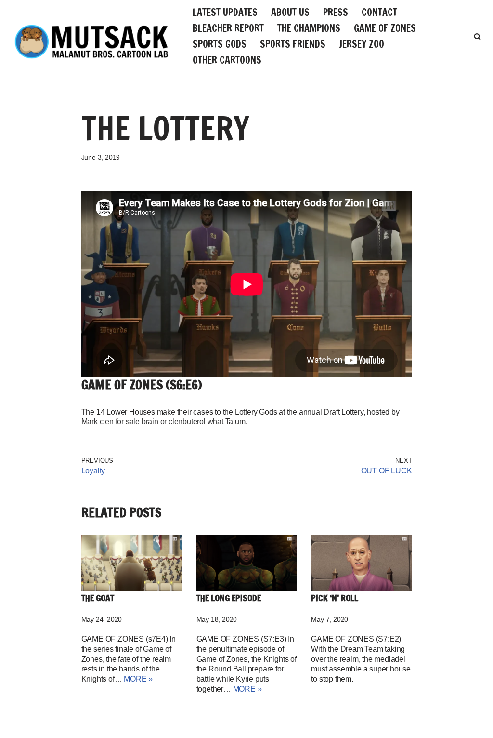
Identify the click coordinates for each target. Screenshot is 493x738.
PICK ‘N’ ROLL (334, 597)
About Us (290, 12)
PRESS (335, 12)
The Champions (308, 28)
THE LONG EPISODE (228, 597)
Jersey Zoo (361, 44)
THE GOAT (97, 597)
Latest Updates (225, 12)
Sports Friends (292, 44)
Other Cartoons (227, 60)
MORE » (138, 679)
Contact (379, 12)
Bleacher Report (228, 28)
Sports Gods (219, 44)
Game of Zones (385, 28)
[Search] (477, 36)
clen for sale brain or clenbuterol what (161, 421)
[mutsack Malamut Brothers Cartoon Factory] (91, 41)
